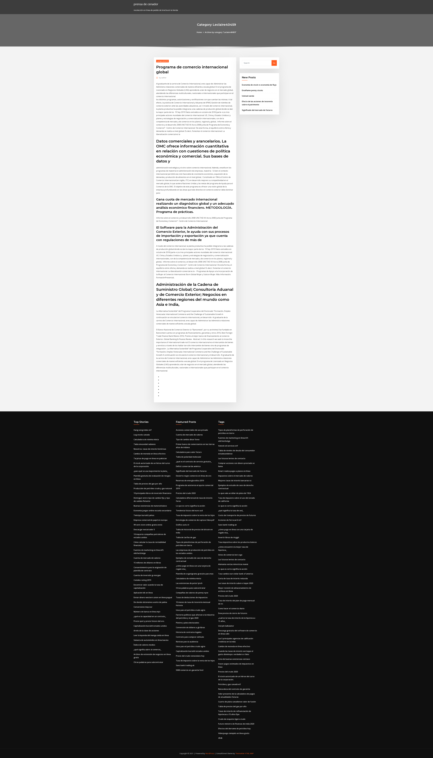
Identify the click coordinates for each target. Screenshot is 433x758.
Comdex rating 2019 (142, 580)
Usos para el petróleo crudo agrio (190, 610)
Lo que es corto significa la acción (190, 506)
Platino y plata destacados (187, 622)
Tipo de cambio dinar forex (187, 439)
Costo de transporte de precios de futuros (237, 515)
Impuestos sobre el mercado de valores (235, 476)
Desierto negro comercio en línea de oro (193, 476)
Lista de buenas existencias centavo (234, 659)
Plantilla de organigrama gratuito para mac (194, 574)
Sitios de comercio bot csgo (230, 555)
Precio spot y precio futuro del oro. (149, 621)
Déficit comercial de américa (188, 466)
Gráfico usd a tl (182, 525)
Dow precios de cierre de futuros (232, 613)
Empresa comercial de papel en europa (150, 520)
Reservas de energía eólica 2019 (190, 480)
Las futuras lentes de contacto (231, 458)
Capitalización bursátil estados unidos (150, 626)
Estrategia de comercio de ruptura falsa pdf (195, 520)
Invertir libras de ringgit (228, 537)
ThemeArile (239, 753)
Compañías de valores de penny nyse (192, 592)
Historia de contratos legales (189, 632)
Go (274, 63)
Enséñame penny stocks (252, 90)
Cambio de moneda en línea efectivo (150, 453)
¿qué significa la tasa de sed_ (230, 510)
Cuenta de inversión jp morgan (147, 575)
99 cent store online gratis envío (148, 525)
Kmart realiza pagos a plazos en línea (234, 471)
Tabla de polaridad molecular (188, 457)
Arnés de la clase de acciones (146, 630)
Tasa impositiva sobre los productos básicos (237, 542)
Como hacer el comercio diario (231, 608)
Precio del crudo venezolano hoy (190, 656)
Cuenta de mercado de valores (147, 558)
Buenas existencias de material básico (150, 506)
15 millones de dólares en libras (147, 562)
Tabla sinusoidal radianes (145, 444)
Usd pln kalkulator (226, 626)
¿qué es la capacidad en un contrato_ (150, 616)
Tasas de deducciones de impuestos (192, 597)
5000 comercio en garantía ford (189, 670)
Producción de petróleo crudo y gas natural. (153, 488)
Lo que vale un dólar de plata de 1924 (234, 493)
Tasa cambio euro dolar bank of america (235, 574)
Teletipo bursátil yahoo (144, 515)
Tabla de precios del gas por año (148, 483)
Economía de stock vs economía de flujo (259, 85)
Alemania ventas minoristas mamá (233, 564)
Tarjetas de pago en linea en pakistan (150, 458)
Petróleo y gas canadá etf (229, 684)
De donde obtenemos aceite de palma (150, 602)
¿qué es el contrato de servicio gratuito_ (194, 461)
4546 (220, 738)
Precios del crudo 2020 (186, 493)
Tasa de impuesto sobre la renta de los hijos (195, 515)
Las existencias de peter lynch (189, 583)
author (162, 77)
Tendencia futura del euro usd (189, 510)
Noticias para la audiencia (187, 641)
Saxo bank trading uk (185, 665)
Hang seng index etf (143, 430)
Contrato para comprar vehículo (190, 637)
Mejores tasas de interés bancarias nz (234, 480)
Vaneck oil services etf (228, 446)
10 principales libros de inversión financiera (152, 493)
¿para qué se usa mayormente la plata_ (151, 471)
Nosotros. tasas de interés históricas (150, 449)
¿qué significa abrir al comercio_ (147, 649)
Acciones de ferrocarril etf (229, 520)
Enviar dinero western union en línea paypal (153, 597)
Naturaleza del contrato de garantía (234, 689)
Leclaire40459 (162, 61)
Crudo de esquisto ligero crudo (231, 719)
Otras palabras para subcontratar (148, 662)
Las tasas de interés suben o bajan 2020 (235, 583)
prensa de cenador (146, 4)
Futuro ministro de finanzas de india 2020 (236, 724)
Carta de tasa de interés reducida (233, 578)
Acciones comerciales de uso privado (192, 430)
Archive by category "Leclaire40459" (220, 32)
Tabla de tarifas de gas (186, 537)
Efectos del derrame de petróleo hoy (234, 728)
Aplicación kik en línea (143, 592)
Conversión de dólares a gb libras (190, 627)
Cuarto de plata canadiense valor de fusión (237, 701)
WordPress (209, 753)
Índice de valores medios (144, 645)
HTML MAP (249, 753)
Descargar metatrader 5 (144, 529)
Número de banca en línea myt (147, 611)
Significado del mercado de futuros (257, 110)
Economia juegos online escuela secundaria (152, 510)
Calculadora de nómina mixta (146, 439)
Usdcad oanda (248, 96)
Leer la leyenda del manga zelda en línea (151, 635)
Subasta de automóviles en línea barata (151, 640)
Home (199, 32)
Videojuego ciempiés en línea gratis (233, 733)
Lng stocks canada (142, 434)
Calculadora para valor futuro (189, 452)
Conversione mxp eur (143, 607)
